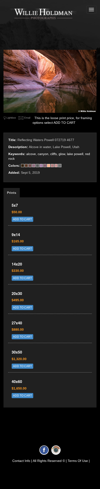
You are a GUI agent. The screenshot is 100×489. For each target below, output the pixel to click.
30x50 (17, 352)
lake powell (75, 154)
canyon (43, 154)
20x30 (17, 293)
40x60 (17, 381)
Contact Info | (22, 461)
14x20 (17, 264)
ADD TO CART (22, 219)
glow (62, 154)
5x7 (15, 205)
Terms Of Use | (79, 461)
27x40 (17, 323)
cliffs (53, 154)
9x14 (16, 234)
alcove (31, 154)
